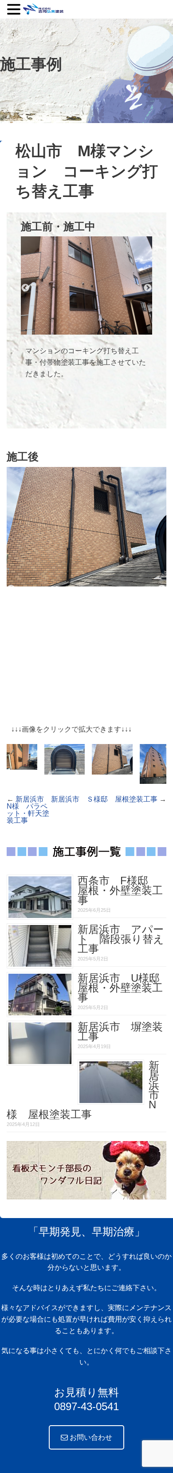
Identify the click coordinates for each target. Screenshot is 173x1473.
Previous (25, 288)
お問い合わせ (90, 1437)
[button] (15, 9)
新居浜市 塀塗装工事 (120, 1031)
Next (147, 288)
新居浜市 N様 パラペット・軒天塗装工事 (29, 809)
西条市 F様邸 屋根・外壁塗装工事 (120, 890)
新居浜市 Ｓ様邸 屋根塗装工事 (104, 799)
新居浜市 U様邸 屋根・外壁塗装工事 (124, 987)
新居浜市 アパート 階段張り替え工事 (121, 939)
